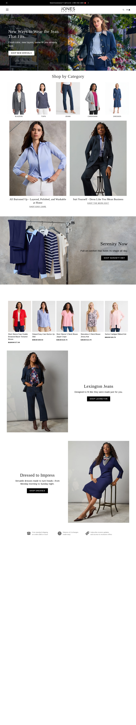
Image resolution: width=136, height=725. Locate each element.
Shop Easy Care (37, 206)
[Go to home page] (68, 9)
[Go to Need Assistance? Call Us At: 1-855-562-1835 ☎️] (68, 3)
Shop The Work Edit (98, 203)
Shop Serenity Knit (114, 258)
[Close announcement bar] (6, 2)
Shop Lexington (98, 399)
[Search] (123, 10)
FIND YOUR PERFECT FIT (23, 50)
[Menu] (6, 10)
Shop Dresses (37, 491)
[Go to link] (19, 99)
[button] (5, 319)
